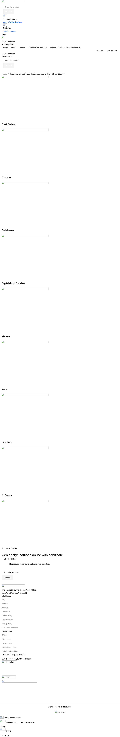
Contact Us (6, 612)
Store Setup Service (9, 647)
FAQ (3, 599)
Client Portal (6, 639)
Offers (4, 635)
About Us (5, 608)
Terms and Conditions (10, 628)
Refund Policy (7, 616)
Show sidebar (10, 559)
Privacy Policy (7, 624)
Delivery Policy (7, 620)
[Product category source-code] (60, 358)
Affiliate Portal (7, 643)
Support (5, 603)
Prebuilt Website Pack (10, 651)
